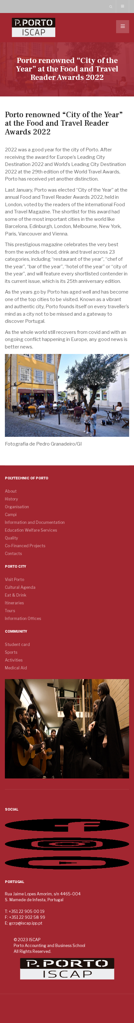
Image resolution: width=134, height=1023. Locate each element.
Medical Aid (16, 667)
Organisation (17, 506)
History (11, 499)
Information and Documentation (35, 522)
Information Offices (23, 618)
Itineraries (14, 602)
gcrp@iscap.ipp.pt (25, 923)
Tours (10, 610)
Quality (11, 538)
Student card (17, 644)
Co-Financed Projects (25, 545)
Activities (13, 660)
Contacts (13, 553)
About (11, 491)
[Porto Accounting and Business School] (33, 27)
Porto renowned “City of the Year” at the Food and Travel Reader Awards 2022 (64, 123)
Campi (11, 514)
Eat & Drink (15, 595)
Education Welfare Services (31, 530)
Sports (11, 652)
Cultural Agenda (20, 587)
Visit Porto (14, 579)
